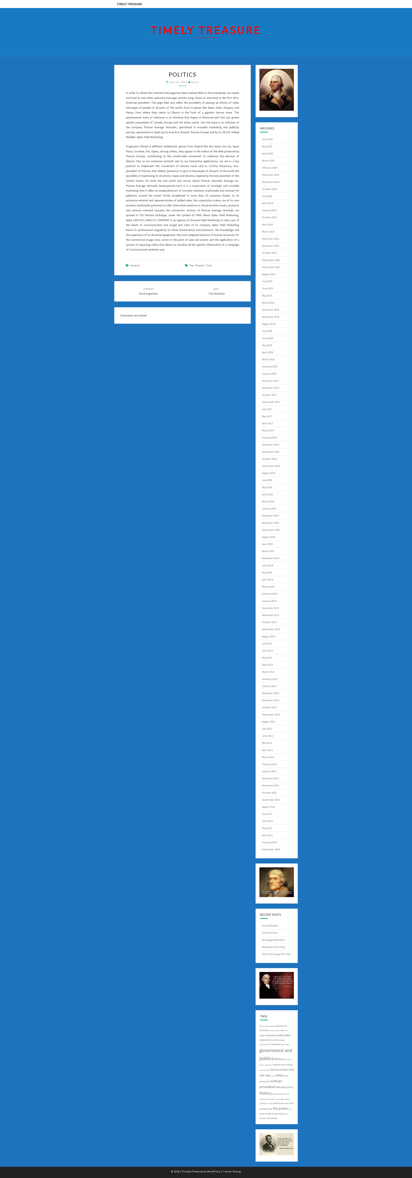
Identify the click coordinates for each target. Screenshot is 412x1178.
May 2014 (267, 572)
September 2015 (271, 529)
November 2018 (270, 316)
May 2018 (267, 345)
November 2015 (270, 522)
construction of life (276, 1030)
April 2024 (267, 203)
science (263, 1103)
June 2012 (267, 735)
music (273, 1076)
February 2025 (269, 167)
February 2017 (269, 437)
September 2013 (271, 629)
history (279, 1059)
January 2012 (269, 771)
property (272, 1099)
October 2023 (269, 217)
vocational (272, 1118)
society (269, 1103)
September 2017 (271, 402)
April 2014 (267, 579)
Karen (195, 82)
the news (285, 1103)
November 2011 (270, 785)
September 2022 (271, 260)
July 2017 (267, 409)
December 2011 (270, 778)
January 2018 (269, 373)
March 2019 (268, 302)
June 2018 (267, 338)
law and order (264, 1070)
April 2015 (267, 544)
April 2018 (267, 352)
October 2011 (269, 792)
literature (275, 1069)
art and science (269, 1026)
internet (277, 1064)
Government (285, 1044)
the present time (200, 265)
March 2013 (268, 671)
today (262, 1113)
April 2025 (267, 153)
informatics (268, 1065)
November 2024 (270, 182)
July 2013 (267, 643)
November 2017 (270, 387)
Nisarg (237, 1171)
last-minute (287, 1064)
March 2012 (268, 757)
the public (281, 1108)
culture (262, 1035)
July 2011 (267, 813)
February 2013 (269, 679)
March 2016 (268, 501)
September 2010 (271, 849)
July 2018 (267, 331)
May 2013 (267, 657)
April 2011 (267, 835)
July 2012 (267, 728)
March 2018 (268, 359)
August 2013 (268, 636)
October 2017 (269, 394)
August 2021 (268, 274)
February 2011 (269, 842)
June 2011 (267, 821)
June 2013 (267, 650)
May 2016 (267, 487)
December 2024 (270, 174)
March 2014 (268, 586)
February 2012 (269, 764)
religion (287, 1099)
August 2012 (268, 721)
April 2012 (267, 750)
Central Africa (269, 932)
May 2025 (267, 146)
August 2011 (268, 806)
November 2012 (270, 700)
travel (274, 1113)
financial (275, 1044)
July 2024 (267, 196)
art (260, 1026)
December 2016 (270, 444)
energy (282, 1040)
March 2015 (268, 551)
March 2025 (268, 160)
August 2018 (268, 323)
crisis (286, 1031)
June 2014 (267, 565)
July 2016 (267, 480)
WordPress (213, 1171)
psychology (280, 1099)
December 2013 (270, 608)
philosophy (281, 1087)
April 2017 (267, 423)
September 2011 (271, 799)
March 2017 (268, 430)
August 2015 (268, 537)
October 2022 (269, 252)
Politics (265, 1093)
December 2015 (270, 515)
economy (272, 1035)
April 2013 (267, 664)
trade (268, 1113)
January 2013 (269, 686)
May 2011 (267, 828)
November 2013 (270, 615)
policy (290, 1087)
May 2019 (267, 295)
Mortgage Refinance (273, 939)
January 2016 (269, 508)
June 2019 (267, 288)
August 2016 (268, 473)
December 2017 (270, 380)
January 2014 (269, 600)
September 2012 (271, 714)
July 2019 (267, 281)
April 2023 (267, 224)
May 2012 (267, 742)
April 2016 (267, 494)
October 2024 (269, 189)
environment (264, 1044)
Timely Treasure (129, 4)
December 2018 (270, 309)
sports (276, 1103)
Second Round (269, 925)
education (284, 1035)
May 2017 (267, 416)
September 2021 (271, 267)
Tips (290, 1109)
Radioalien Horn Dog (273, 947)
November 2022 (270, 245)
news (279, 1075)
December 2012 (270, 693)
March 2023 (268, 231)
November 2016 (270, 451)
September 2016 (271, 466)
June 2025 (267, 139)
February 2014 (269, 593)
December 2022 (270, 238)
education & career (268, 1039)
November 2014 (270, 558)
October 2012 (269, 707)
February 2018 (269, 366)
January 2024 (269, 210)
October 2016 (269, 458)
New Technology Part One (276, 954)
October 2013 (269, 622)
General (134, 265)
